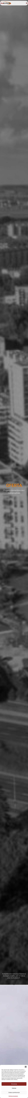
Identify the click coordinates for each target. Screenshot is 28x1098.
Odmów (14, 1088)
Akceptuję (14, 1084)
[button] (25, 1067)
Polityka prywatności (13, 1096)
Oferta (14, 485)
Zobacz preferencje (14, 1092)
